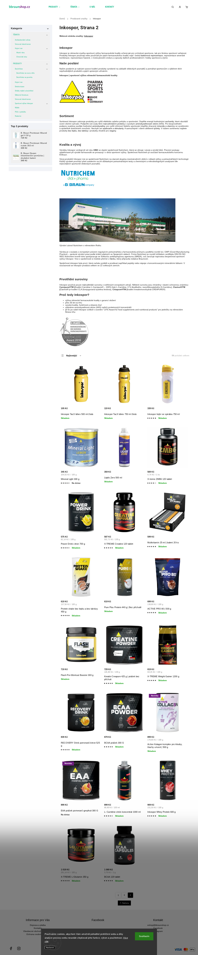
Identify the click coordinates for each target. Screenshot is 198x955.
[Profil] (181, 7)
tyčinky (157, 128)
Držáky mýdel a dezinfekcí (24, 91)
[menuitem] (57, 7)
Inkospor (88, 36)
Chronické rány (21, 57)
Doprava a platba (38, 925)
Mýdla (17, 108)
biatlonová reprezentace (152, 55)
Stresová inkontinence (23, 44)
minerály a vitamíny (166, 126)
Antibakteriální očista (22, 40)
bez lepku (72, 131)
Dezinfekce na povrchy (24, 77)
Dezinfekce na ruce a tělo (25, 73)
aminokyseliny (98, 126)
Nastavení (50, 947)
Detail (96, 475)
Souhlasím (144, 936)
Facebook (158, 928)
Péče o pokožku (20, 112)
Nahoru (125, 903)
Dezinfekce (19, 69)
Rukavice (18, 116)
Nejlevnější (71, 355)
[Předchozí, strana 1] (124, 895)
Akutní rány (20, 53)
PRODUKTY (17, 64)
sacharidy (169, 121)
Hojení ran (18, 49)
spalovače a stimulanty (113, 128)
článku (113, 259)
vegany (112, 131)
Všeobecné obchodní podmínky (37, 931)
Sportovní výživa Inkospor (24, 104)
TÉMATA (16, 35)
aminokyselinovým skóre (147, 124)
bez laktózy (83, 131)
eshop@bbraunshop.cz (158, 925)
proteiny (121, 124)
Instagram (158, 931)
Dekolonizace (19, 87)
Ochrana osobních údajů (37, 934)
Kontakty (38, 928)
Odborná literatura (21, 95)
